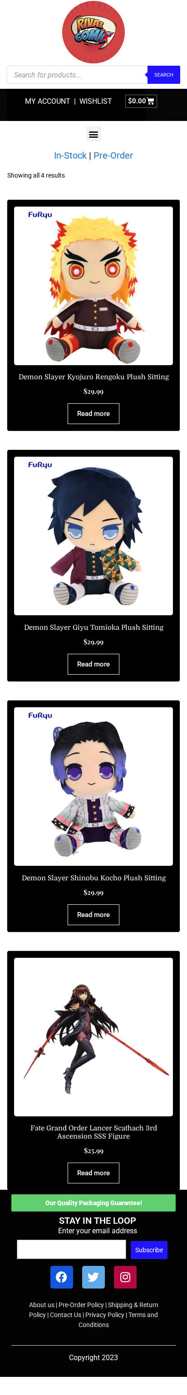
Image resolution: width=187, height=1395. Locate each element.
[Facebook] (61, 1277)
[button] (93, 133)
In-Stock (70, 155)
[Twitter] (93, 1277)
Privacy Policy (104, 1314)
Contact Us (65, 1314)
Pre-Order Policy (81, 1304)
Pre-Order (113, 155)
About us (41, 1304)
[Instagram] (125, 1277)
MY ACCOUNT (47, 101)
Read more (93, 414)
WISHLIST (95, 101)
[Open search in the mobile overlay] (93, 75)
